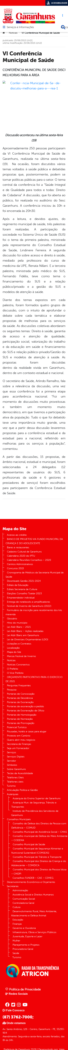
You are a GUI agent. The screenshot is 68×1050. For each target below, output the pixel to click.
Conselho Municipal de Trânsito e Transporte (37, 857)
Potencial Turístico (17, 727)
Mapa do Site (14, 652)
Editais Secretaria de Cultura (22, 589)
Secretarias (12, 886)
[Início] (4, 33)
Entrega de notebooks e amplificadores (28, 602)
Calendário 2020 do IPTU (21, 556)
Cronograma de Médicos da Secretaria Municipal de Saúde (35, 574)
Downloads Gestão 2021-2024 (24, 581)
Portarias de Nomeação (20, 719)
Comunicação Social (24, 899)
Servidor (11, 760)
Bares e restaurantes (18, 547)
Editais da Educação (17, 585)
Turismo (11, 786)
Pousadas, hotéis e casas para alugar (26, 731)
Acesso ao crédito (17, 535)
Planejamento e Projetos (26, 945)
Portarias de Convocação (21, 694)
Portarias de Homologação (21, 714)
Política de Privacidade (24, 989)
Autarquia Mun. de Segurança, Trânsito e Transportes (33, 804)
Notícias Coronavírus (18, 664)
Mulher (16, 940)
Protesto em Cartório (18, 735)
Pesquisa (11, 689)
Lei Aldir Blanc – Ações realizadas (25, 631)
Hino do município (17, 622)
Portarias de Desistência (20, 698)
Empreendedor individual (21, 597)
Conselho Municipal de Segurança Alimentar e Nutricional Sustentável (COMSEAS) (37, 850)
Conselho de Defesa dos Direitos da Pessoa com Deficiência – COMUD (38, 825)
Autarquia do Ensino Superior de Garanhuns (37, 798)
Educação (18, 919)
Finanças (17, 924)
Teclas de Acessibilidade (20, 773)
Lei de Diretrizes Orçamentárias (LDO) (27, 639)
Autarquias (12, 794)
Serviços (11, 752)
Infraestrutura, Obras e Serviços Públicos (34, 932)
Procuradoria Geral (23, 949)
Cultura (16, 907)
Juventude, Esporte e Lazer (27, 936)
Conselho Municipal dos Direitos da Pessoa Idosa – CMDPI (38, 871)
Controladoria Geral (23, 903)
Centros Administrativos (20, 564)
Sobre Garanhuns (16, 769)
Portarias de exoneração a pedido (25, 706)
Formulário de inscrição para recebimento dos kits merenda (34, 612)
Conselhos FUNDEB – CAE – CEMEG (33, 878)
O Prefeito (12, 668)
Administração (20, 890)
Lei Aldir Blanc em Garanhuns (23, 635)
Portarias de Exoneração (20, 702)
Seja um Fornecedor (18, 748)
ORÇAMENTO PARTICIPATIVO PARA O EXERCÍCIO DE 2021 (34, 679)
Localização (13, 648)
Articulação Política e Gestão (22, 790)
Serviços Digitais (15, 756)
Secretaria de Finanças (19, 744)
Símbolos (12, 765)
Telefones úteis (15, 781)
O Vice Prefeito (15, 673)
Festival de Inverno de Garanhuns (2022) (29, 606)
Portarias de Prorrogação (20, 723)
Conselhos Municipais (19, 819)
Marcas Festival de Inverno (21, 656)
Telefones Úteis (15, 777)
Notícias (13, 33)
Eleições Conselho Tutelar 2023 (24, 593)
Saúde (16, 953)
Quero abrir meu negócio (21, 740)
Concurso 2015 (15, 568)
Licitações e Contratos (19, 643)
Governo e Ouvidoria (24, 928)
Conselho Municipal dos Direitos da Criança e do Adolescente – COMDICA (38, 863)
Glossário (12, 618)
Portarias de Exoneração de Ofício (25, 710)
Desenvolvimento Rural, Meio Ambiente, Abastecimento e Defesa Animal (34, 913)
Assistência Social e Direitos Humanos (33, 894)
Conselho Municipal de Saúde (29, 844)
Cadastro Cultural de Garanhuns (24, 551)
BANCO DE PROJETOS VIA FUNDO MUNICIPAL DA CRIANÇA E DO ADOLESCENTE (34, 541)
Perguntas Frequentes (19, 685)
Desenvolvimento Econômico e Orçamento (31, 882)
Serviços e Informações (20, 27)
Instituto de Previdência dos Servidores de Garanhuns (34, 813)
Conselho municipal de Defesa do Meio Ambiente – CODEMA (39, 838)
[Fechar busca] (63, 27)
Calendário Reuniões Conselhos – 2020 (29, 560)
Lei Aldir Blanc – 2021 (19, 627)
